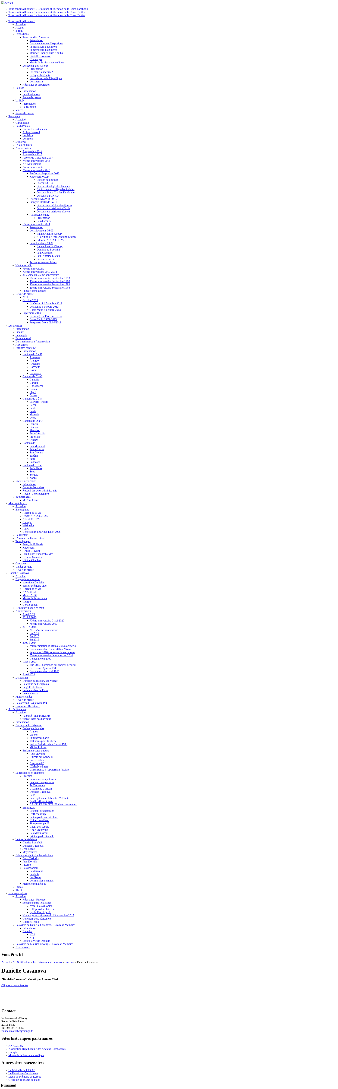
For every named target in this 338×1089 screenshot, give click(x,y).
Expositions (22, 33)
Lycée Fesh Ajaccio (40, 912)
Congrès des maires (33, 487)
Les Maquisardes (39, 832)
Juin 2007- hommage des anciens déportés (53, 664)
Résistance (14, 116)
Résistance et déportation (36, 84)
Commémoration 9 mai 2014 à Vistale (51, 649)
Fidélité (19, 331)
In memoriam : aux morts (43, 46)
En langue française (33, 728)
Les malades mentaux (42, 880)
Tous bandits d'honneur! (21, 21)
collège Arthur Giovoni (42, 909)
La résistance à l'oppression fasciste (49, 769)
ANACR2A (29, 591)
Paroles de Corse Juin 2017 (38, 157)
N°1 (32, 937)
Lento (33, 408)
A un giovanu (37, 753)
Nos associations (17, 893)
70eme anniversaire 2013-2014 (40, 271)
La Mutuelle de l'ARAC (21, 1070)
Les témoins (36, 871)
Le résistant (21, 534)
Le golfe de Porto (32, 687)
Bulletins (27, 931)
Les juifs (34, 874)
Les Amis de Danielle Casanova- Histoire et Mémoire (45, 924)
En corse (27, 775)
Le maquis (21, 335)
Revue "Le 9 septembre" (36, 493)
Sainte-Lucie (37, 449)
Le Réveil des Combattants (23, 1073)
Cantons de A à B (32, 354)
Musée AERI (30, 595)
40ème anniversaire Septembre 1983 (50, 284)
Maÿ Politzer (30, 851)
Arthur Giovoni (31, 132)
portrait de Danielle (33, 582)
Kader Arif (29, 547)
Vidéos (19, 110)
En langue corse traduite (36, 750)
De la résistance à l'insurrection (32, 341)
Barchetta (35, 366)
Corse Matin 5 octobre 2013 (45, 309)
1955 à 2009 (29, 661)
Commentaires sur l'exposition (46, 43)
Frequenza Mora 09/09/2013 (45, 322)
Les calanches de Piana (35, 690)
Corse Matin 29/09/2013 (43, 319)
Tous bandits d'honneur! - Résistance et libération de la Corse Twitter (46, 12)
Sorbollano (36, 468)
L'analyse (20, 141)
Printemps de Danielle (42, 836)
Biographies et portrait (27, 579)
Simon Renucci (45, 259)
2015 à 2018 (29, 626)
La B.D (19, 100)
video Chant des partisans (37, 718)
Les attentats (36, 81)
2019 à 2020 (29, 617)
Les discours (44, 220)
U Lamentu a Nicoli (41, 788)
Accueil (19, 27)
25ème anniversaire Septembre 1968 (50, 287)
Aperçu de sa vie (32, 512)
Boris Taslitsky (31, 858)
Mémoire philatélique (34, 883)
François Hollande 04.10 (43, 201)
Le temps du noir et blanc (44, 817)
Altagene (35, 357)
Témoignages (22, 496)
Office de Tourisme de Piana (24, 1079)
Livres (19, 886)
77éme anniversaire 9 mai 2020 (47, 620)
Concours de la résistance (37, 918)
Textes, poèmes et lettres (43, 262)
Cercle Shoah (30, 604)
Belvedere (35, 373)
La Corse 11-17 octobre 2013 (46, 303)
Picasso (27, 864)
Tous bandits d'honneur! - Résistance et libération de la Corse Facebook (48, 8)
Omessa (34, 427)
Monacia (34, 414)
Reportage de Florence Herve (46, 316)
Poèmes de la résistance (28, 725)
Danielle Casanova (40, 56)
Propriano (35, 436)
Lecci (33, 404)
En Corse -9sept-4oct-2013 (45, 173)
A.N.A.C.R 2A (31, 519)
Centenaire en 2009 (40, 658)
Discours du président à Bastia (53, 208)
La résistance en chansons (29, 772)
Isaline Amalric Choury (49, 233)
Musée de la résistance (35, 598)
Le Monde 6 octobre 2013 (44, 306)
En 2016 (34, 636)
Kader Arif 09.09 (39, 176)
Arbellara (35, 363)
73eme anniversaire (33, 268)
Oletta (33, 417)
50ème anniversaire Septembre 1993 (50, 278)
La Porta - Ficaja (39, 401)
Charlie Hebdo (31, 921)
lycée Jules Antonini (41, 905)
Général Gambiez (32, 557)
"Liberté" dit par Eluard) (36, 715)
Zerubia (34, 474)
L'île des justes (23, 144)
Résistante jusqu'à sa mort (29, 607)
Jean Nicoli (29, 848)
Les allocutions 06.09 (41, 230)
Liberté (33, 734)
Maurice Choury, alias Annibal (47, 52)
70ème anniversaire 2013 (36, 170)
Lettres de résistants (26, 839)
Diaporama (21, 677)
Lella (32, 794)
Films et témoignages (34, 290)
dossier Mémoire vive (34, 585)
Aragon (34, 731)
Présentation (36, 40)
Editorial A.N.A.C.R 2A (50, 240)
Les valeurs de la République (46, 78)
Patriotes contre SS (25, 347)
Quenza (34, 439)
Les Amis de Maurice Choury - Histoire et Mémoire (44, 943)
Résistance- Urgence (34, 899)
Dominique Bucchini (48, 249)
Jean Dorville (30, 861)
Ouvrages (20, 563)
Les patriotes (22, 125)
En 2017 (34, 633)
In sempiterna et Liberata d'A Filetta (49, 798)
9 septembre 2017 (32, 154)
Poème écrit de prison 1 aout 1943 (48, 744)
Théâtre (19, 890)
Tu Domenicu (37, 785)
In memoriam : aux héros (43, 49)
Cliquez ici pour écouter (14, 985)
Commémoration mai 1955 (44, 671)
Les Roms (35, 877)
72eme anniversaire (33, 167)
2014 (25, 297)
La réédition (29, 106)
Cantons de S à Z (32, 465)
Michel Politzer (38, 747)
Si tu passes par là (39, 737)
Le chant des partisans (42, 782)
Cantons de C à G (32, 376)
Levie (33, 411)
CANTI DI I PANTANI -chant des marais (53, 804)
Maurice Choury (17, 503)
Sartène (34, 455)
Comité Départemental (35, 129)
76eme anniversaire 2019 (43, 623)
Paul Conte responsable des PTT (41, 553)
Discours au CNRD (48, 195)
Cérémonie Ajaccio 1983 (43, 668)
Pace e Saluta (37, 760)
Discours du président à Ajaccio (54, 205)
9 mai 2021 (29, 614)
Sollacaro (35, 461)
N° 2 (32, 934)
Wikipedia (28, 525)
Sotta (32, 471)
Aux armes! (22, 344)
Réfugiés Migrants (40, 75)
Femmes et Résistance (27, 706)
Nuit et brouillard (39, 820)
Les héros (28, 135)
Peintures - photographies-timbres (34, 855)
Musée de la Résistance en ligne (26, 1055)
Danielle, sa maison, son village (40, 680)
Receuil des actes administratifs (40, 490)
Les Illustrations (31, 94)
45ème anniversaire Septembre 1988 (50, 281)
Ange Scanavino (39, 829)
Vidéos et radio (23, 265)
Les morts (28, 138)
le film (19, 30)
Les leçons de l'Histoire (35, 65)
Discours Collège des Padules (53, 186)
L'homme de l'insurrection (29, 538)
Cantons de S (30, 442)
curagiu (27, 601)
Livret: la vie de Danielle (36, 940)
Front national (23, 338)
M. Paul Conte (31, 500)
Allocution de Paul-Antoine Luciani (56, 236)
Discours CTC (45, 182)
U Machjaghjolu (39, 766)
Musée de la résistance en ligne (47, 62)
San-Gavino (36, 452)
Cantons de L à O (32, 398)
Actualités (21, 712)
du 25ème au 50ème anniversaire (41, 274)
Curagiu (27, 522)
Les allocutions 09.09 (41, 243)
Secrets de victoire (25, 480)
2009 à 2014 (29, 642)
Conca (33, 389)
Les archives (15, 325)
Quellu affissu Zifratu (41, 801)
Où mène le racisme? (41, 71)
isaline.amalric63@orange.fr (17, 1030)
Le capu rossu (30, 693)
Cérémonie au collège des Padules (55, 189)
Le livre (19, 87)
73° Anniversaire (32, 163)
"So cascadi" (37, 763)
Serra (32, 458)
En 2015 (34, 639)
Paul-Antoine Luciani (49, 255)
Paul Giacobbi (44, 252)
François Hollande (33, 544)
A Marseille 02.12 (39, 214)
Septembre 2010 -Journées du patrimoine (52, 652)
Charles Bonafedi (32, 842)
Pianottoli (35, 430)
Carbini (34, 382)
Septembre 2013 (32, 312)
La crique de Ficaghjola (36, 683)
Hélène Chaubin (32, 560)
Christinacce (36, 385)
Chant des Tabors (39, 826)
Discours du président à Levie (53, 211)
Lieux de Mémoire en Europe (24, 1076)
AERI (26, 528)
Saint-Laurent (37, 446)
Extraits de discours (47, 179)
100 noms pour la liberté (43, 741)
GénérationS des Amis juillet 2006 (42, 531)
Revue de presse (32, 97)
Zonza (33, 477)
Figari (33, 392)
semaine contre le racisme (37, 902)
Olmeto (34, 423)
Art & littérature (17, 709)
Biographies (22, 509)
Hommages (36, 59)
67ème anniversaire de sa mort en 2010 (51, 655)
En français (29, 807)
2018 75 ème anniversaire (44, 630)
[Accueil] (7, 2)
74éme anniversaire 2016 (36, 160)
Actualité (20, 24)
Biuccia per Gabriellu (41, 756)
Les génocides (30, 867)
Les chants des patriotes (43, 779)
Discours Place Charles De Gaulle (55, 192)
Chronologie (22, 122)
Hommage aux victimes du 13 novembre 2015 (48, 915)
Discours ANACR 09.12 (43, 198)
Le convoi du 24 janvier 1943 (31, 702)
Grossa (33, 395)
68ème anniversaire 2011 (36, 224)
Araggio (34, 360)
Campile (34, 379)
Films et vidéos (23, 696)
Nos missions (22, 947)
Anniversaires (23, 148)
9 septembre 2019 (32, 151)
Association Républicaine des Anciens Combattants (36, 1048)
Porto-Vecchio (37, 433)
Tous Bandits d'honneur (36, 37)
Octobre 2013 (30, 300)
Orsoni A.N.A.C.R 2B (35, 515)
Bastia (33, 370)
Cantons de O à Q (33, 420)
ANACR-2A (15, 1045)
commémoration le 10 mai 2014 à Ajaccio (53, 645)
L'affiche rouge (38, 813)
